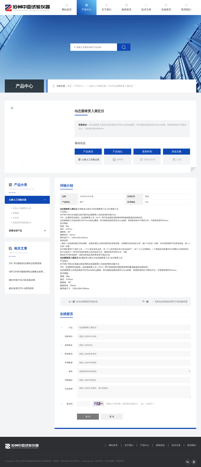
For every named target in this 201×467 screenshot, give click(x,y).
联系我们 (186, 9)
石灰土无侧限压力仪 (22, 208)
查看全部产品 (15, 230)
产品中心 (86, 9)
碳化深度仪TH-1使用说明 (21, 288)
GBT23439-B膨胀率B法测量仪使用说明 (27, 272)
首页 (69, 86)
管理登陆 (120, 461)
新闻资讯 (126, 9)
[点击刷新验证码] (98, 403)
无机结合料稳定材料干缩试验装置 (171, 301)
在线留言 (166, 9)
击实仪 (16, 218)
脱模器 (16, 213)
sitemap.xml (88, 461)
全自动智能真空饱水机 (87, 301)
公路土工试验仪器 (97, 86)
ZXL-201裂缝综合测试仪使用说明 (25, 263)
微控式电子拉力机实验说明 (22, 280)
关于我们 (106, 9)
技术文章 (146, 9)
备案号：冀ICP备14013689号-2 (66, 461)
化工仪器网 (109, 461)
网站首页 (67, 9)
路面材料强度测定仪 (22, 222)
